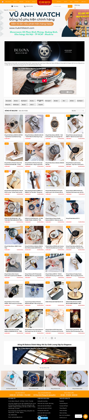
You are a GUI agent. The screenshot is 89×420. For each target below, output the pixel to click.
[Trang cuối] (55, 338)
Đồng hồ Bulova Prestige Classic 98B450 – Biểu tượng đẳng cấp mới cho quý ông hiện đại (74, 275)
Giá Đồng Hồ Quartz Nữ (11, 388)
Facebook (61, 401)
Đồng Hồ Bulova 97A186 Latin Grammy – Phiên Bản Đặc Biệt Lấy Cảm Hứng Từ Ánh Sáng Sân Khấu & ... (55, 248)
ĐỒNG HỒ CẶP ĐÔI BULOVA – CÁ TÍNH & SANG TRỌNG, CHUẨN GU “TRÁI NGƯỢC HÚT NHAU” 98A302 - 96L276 (34, 220)
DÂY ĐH (33, 1)
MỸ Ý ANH (27, 1)
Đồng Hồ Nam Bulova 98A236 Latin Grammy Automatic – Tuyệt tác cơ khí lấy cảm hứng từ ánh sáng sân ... (75, 248)
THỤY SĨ (14, 1)
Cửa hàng (15, 6)
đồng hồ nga (8, 1)
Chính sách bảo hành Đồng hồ (44, 405)
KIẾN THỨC (83, 1)
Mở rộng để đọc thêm (44, 367)
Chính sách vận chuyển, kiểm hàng (45, 403)
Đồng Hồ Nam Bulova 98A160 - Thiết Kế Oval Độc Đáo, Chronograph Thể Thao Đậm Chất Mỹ (54, 136)
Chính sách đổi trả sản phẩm (44, 412)
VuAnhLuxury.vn (63, 417)
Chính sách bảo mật (42, 415)
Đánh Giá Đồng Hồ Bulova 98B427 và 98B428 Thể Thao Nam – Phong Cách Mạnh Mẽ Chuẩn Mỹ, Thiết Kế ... (34, 192)
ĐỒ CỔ (65, 1)
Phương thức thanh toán (43, 410)
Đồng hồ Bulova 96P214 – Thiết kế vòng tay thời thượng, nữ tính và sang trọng (55, 275)
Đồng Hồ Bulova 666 (33, 388)
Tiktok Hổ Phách (63, 410)
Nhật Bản (21, 1)
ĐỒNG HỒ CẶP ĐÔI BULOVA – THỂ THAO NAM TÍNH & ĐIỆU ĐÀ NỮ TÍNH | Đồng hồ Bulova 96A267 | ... (13, 220)
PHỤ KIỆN (76, 1)
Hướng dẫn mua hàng (42, 401)
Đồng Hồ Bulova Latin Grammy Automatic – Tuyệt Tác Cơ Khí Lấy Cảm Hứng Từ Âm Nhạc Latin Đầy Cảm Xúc (75, 164)
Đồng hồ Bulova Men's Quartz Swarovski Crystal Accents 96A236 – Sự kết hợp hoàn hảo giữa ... (13, 275)
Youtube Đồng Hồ (63, 403)
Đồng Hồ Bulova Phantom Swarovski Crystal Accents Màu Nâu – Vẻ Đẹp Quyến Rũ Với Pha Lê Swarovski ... (13, 164)
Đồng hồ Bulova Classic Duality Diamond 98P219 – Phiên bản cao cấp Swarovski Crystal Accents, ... (54, 220)
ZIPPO (71, 1)
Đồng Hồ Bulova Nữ (55, 388)
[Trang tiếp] (52, 338)
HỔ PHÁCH (59, 1)
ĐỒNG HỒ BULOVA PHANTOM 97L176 (54, 301)
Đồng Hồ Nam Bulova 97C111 (73, 218)
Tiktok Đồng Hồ (63, 408)
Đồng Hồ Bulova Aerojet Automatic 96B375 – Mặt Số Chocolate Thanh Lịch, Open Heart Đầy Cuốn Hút (74, 136)
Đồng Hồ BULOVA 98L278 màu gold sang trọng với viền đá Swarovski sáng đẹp (55, 192)
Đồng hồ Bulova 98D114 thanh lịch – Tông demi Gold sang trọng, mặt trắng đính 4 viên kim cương (75, 192)
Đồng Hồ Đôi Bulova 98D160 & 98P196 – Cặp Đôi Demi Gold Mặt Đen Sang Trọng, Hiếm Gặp (14, 136)
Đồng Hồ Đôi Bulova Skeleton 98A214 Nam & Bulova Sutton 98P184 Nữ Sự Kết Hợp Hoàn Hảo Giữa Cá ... (34, 248)
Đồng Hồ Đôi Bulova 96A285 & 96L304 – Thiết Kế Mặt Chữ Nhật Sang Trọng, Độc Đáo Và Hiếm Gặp (34, 136)
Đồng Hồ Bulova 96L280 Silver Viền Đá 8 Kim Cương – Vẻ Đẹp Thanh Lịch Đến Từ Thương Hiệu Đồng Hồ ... (14, 192)
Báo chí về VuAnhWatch (64, 415)
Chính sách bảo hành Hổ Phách (45, 408)
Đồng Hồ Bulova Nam (77, 388)
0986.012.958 (29, 6)
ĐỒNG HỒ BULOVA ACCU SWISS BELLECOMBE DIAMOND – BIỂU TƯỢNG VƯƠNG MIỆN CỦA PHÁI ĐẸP (75, 303)
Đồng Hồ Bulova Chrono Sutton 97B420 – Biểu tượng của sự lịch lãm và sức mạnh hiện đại (13, 303)
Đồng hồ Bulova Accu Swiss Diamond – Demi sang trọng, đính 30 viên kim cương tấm (34, 331)
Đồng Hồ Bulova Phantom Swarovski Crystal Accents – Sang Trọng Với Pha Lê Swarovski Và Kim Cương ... (34, 164)
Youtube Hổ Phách (63, 405)
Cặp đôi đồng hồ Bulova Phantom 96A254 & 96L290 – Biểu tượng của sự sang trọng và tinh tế (34, 303)
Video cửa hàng (63, 412)
